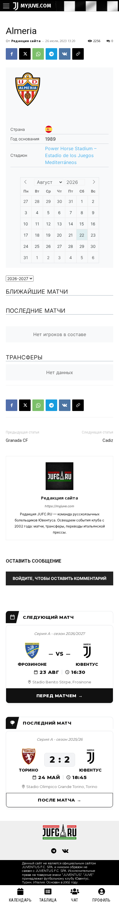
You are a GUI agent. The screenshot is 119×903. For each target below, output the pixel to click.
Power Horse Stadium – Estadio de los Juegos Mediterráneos (70, 155)
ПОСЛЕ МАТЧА (56, 800)
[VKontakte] (65, 851)
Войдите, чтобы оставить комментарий (59, 578)
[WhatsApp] (38, 54)
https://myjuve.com (59, 506)
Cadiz (108, 440)
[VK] (64, 54)
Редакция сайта (26, 41)
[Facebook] (11, 54)
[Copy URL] (78, 54)
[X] (25, 54)
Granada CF (17, 440)
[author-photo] (59, 489)
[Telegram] (51, 54)
